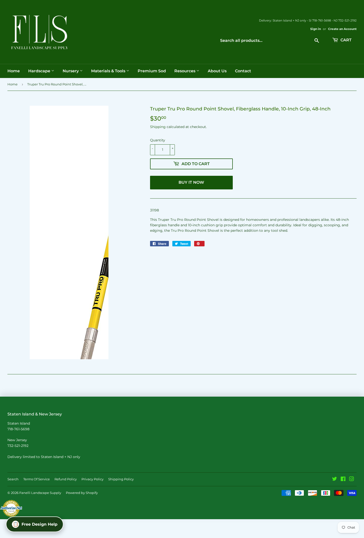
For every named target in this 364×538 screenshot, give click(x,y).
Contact (243, 71)
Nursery (71, 71)
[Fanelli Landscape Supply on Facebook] (343, 479)
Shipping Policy (121, 479)
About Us (217, 71)
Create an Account (342, 29)
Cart (345, 40)
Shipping (158, 127)
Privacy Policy (92, 479)
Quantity (157, 140)
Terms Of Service (36, 479)
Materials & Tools (108, 71)
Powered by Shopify (82, 493)
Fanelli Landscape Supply (40, 493)
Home (13, 71)
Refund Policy (65, 479)
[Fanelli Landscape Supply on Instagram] (351, 479)
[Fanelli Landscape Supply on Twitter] (334, 479)
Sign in (315, 29)
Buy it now (191, 182)
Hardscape (39, 71)
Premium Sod (152, 71)
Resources (185, 71)
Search (13, 479)
